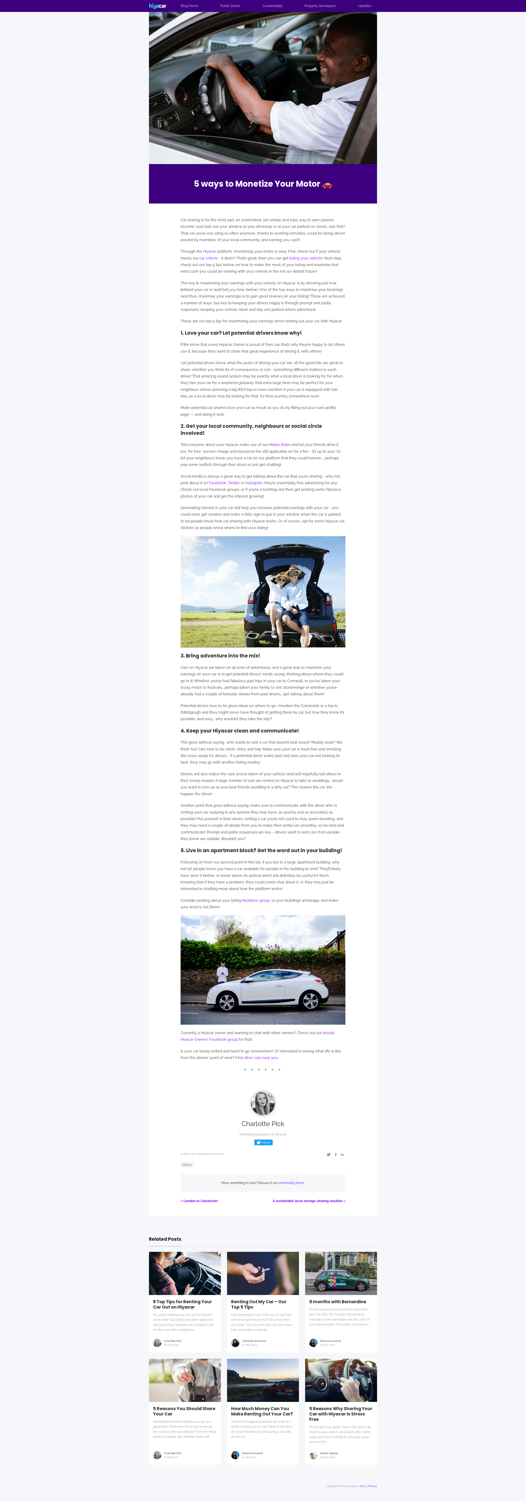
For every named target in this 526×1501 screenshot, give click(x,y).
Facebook (217, 483)
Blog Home (189, 6)
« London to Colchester (199, 1201)
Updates (364, 6)
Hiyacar (209, 251)
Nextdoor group (256, 900)
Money (187, 1165)
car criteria (209, 258)
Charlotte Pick (263, 1123)
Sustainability (273, 6)
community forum (291, 1183)
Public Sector (230, 6)
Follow (265, 1142)
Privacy (372, 1486)
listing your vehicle (305, 258)
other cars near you (261, 1057)
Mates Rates (280, 444)
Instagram (254, 483)
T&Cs (363, 1486)
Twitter (234, 483)
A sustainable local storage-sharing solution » (309, 1201)
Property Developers (320, 6)
